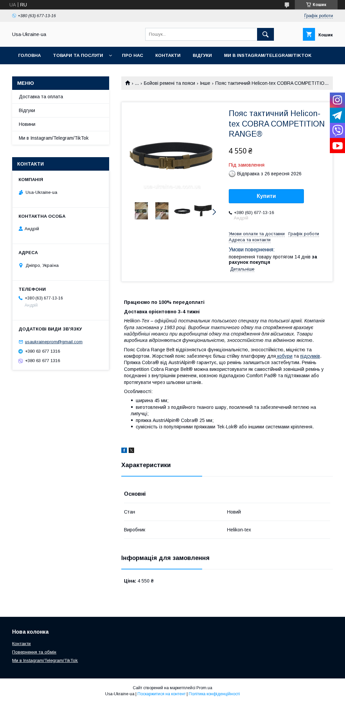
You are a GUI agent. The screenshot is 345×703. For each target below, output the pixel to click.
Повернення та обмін (34, 652)
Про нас (132, 55)
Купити (266, 196)
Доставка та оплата (41, 96)
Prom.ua (204, 688)
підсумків (310, 356)
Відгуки (202, 55)
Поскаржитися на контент (161, 694)
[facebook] (124, 451)
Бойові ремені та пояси (169, 83)
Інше (205, 83)
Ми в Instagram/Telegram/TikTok (268, 55)
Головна (29, 55)
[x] (131, 451)
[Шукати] (265, 34)
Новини (27, 124)
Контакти (168, 55)
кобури (284, 356)
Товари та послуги (78, 55)
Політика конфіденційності (214, 694)
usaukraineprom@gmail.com (54, 341)
